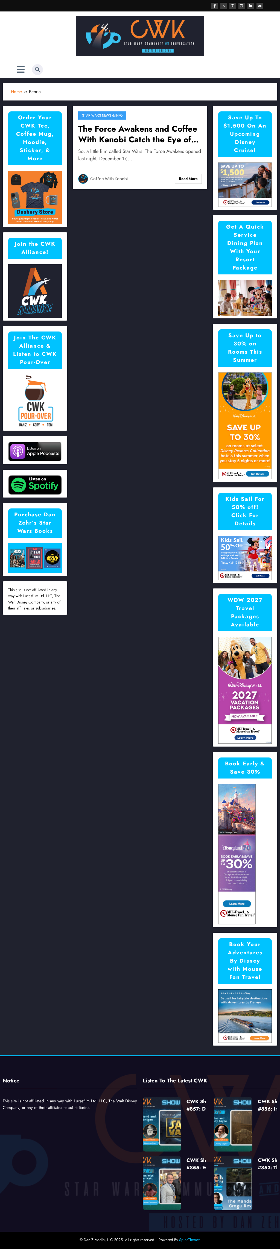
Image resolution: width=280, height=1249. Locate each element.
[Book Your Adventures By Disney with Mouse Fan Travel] (245, 1016)
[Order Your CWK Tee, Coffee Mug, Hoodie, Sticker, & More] (35, 197)
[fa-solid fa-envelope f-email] (259, 6)
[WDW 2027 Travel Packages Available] (245, 690)
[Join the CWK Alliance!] (35, 291)
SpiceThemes (189, 1239)
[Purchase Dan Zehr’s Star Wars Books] (35, 557)
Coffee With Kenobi (109, 179)
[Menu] (21, 69)
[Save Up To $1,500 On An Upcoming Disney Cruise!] (245, 184)
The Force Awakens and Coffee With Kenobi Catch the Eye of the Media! (137, 134)
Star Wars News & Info (102, 115)
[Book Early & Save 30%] (237, 854)
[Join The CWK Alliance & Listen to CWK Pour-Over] (35, 401)
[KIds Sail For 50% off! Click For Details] (245, 557)
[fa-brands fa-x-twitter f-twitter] (223, 6)
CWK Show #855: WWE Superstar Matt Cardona (201, 1164)
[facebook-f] (214, 6)
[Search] (37, 70)
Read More (188, 178)
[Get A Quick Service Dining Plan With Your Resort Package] (245, 297)
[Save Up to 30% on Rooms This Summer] (245, 425)
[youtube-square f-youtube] (241, 6)
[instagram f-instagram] (232, 6)
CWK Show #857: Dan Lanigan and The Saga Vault (200, 1105)
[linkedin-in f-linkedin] (250, 6)
